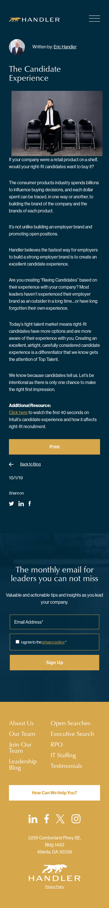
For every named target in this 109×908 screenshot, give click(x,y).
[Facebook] (47, 819)
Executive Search (72, 734)
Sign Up (54, 662)
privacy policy (53, 642)
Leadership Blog (23, 764)
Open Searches (70, 723)
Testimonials (66, 766)
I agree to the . (44, 642)
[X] (60, 819)
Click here (18, 412)
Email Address (28, 622)
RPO (57, 744)
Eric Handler (65, 47)
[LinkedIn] (33, 820)
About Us (21, 723)
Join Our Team (20, 747)
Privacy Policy (54, 887)
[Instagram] (76, 819)
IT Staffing (63, 755)
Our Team (22, 734)
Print (54, 446)
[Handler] (38, 19)
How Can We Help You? (54, 792)
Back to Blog (30, 464)
